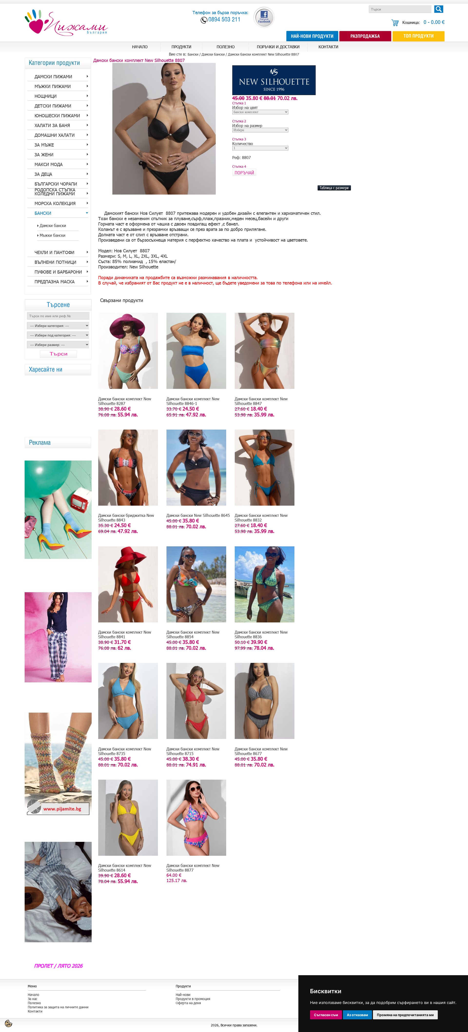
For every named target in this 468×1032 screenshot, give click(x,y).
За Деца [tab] (43, 174)
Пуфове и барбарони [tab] (58, 272)
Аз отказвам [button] (357, 1015)
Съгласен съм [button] (326, 1015)
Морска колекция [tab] (55, 203)
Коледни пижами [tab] (55, 193)
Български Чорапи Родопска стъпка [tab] (56, 184)
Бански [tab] (43, 213)
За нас (32, 999)
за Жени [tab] (44, 154)
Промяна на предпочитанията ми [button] (405, 1015)
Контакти (35, 1011)
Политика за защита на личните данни (58, 1007)
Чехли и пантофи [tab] (54, 252)
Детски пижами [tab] (53, 105)
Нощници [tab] (46, 96)
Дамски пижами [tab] (53, 76)
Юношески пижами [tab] (57, 115)
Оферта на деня (188, 1003)
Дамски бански (213, 54)
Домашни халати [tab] (55, 135)
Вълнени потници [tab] (55, 262)
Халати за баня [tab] (52, 125)
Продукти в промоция (193, 999)
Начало (33, 995)
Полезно (34, 1003)
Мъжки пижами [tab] (53, 86)
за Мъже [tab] (44, 144)
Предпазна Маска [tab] (55, 281)
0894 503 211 (224, 20)
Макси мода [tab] (49, 164)
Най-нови (183, 995)
